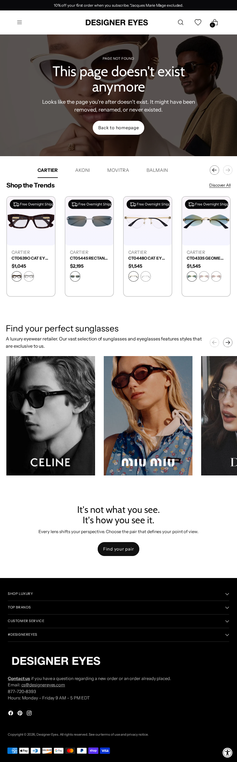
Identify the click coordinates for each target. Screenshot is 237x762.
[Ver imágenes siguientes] (227, 342)
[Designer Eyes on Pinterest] (20, 714)
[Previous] (77, 5)
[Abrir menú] (19, 22)
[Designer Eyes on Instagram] (29, 714)
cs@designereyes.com (43, 685)
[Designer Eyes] (117, 22)
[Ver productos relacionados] (16, 465)
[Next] (159, 5)
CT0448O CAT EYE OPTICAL (201, 258)
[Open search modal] (180, 22)
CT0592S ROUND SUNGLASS (26, 258)
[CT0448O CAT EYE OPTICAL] (201, 220)
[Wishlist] (197, 22)
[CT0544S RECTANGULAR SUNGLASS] (143, 220)
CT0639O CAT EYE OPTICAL (85, 258)
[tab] (47, 170)
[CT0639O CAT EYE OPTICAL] (85, 220)
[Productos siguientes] (227, 170)
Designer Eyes (47, 734)
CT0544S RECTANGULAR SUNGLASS (143, 258)
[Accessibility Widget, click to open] (227, 752)
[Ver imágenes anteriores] (214, 342)
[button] (50, 415)
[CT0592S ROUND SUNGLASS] (26, 220)
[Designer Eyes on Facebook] (11, 714)
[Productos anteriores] (214, 170)
